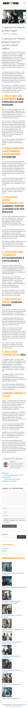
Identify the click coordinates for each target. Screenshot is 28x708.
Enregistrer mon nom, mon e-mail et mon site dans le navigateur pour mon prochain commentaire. (14, 520)
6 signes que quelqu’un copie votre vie (12, 629)
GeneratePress (19, 706)
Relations (6, 473)
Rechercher (5, 534)
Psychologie (5, 548)
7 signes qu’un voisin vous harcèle (11, 698)
